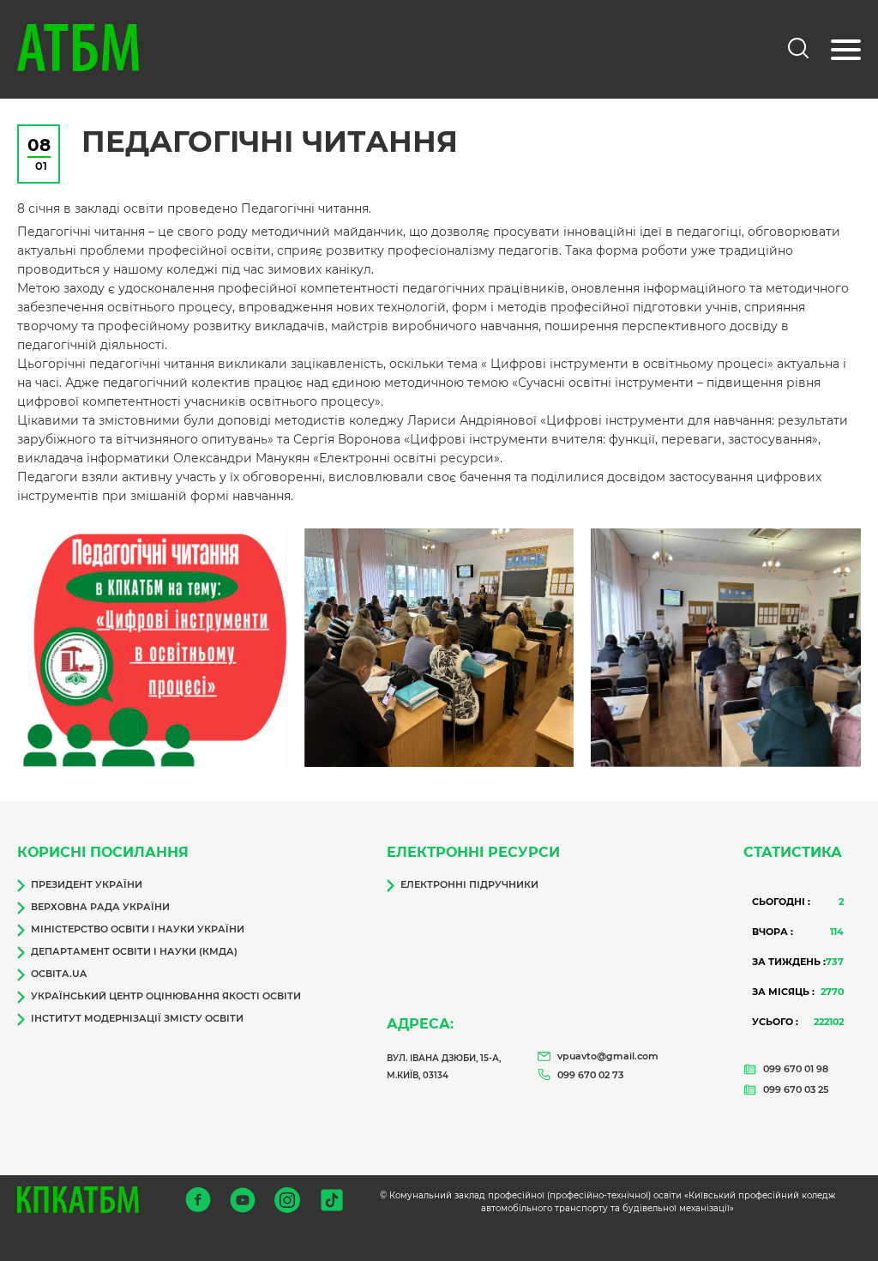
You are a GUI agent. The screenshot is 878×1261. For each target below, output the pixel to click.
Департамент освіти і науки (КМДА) (134, 951)
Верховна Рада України (100, 907)
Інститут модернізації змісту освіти (137, 1018)
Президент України (86, 884)
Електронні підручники (469, 884)
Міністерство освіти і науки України (137, 929)
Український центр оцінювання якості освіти (166, 996)
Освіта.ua (59, 974)
